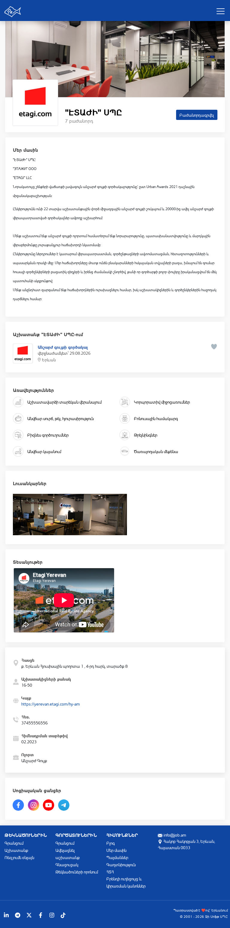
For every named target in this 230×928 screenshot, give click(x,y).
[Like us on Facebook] (40, 915)
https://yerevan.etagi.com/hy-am (50, 703)
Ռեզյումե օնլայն (19, 857)
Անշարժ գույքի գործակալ (63, 347)
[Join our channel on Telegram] (17, 915)
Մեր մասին (116, 850)
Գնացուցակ (66, 864)
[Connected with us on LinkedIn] (6, 915)
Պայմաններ (117, 857)
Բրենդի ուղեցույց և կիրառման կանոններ (126, 882)
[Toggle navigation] (220, 11)
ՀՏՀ (110, 871)
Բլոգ (110, 843)
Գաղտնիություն (121, 864)
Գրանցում (13, 843)
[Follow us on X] (29, 915)
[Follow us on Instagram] (52, 915)
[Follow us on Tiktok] (63, 915)
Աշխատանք (16, 850)
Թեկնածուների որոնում (76, 871)
